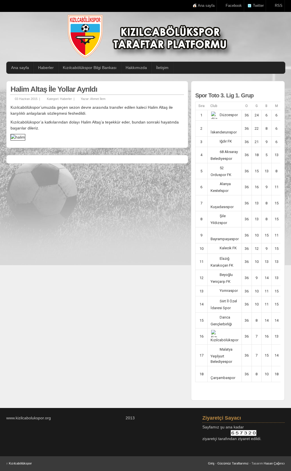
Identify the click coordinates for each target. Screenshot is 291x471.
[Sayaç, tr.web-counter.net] (243, 433)
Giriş (211, 463)
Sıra (201, 106)
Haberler (46, 67)
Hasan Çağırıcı (274, 463)
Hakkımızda (136, 67)
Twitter (258, 5)
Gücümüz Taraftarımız (233, 463)
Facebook (234, 5)
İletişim (162, 67)
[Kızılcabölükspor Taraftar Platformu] (148, 36)
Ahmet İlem (97, 99)
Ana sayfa (206, 5)
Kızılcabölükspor (19, 463)
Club (213, 106)
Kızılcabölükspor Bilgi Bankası (90, 67)
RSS (278, 5)
